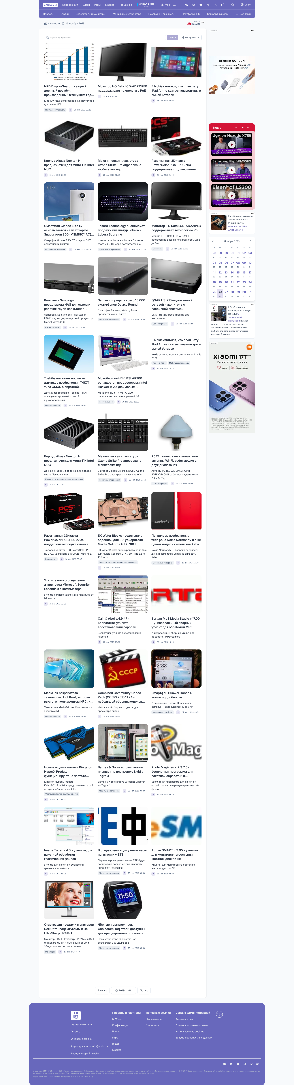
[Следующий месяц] (250, 241)
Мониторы (157, 249)
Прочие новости (52, 405)
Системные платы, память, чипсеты (61, 794)
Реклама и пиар (185, 1019)
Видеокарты (50, 559)
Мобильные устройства (127, 13)
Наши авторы (154, 1019)
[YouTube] (201, 4)
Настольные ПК (106, 402)
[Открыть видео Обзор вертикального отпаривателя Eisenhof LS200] (231, 195)
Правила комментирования (192, 1025)
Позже (144, 990)
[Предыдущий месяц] (212, 241)
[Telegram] (208, 4)
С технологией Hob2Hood (235, 317)
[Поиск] (232, 4)
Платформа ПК (191, 13)
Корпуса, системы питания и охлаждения (64, 479)
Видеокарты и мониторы (91, 13)
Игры (97, 4)
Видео (217, 127)
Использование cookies (190, 1031)
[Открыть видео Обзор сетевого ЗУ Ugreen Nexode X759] (231, 144)
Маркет (109, 4)
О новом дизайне (81, 1038)
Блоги (86, 4)
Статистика (152, 1025)
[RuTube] (223, 4)
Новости (48, 13)
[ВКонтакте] (186, 4)
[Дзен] (193, 4)
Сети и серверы (52, 327)
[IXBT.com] (45, 23)
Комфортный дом (217, 13)
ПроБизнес (125, 4)
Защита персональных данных (194, 1037)
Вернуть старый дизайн (85, 1053)
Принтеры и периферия (109, 249)
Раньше (102, 990)
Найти (173, 37)
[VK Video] (242, 127)
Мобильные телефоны (55, 249)
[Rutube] (248, 127)
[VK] (224, 1064)
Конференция (70, 4)
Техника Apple (159, 363)
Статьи (64, 13)
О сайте (75, 1031)
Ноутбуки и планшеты (161, 13)
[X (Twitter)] (215, 4)
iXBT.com (117, 1019)
